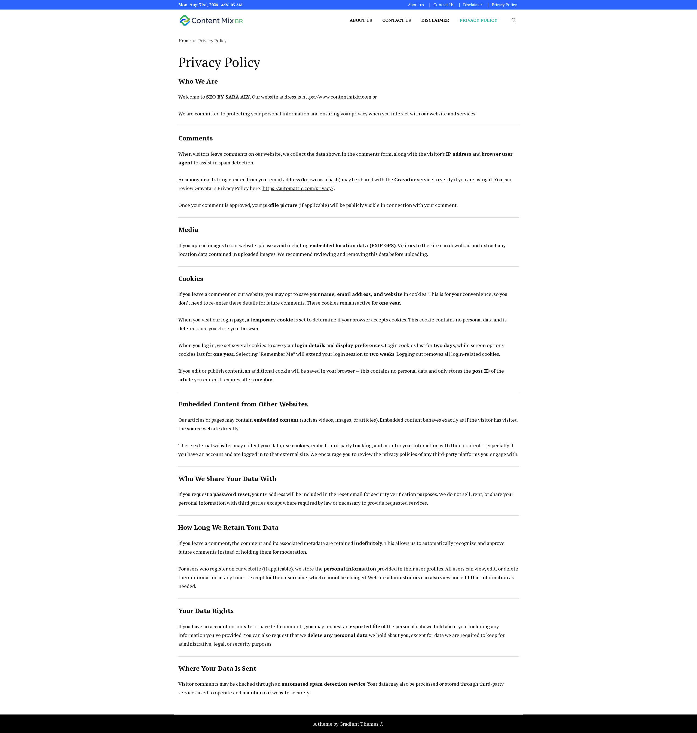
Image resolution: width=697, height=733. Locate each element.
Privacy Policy (504, 4)
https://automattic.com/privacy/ (297, 188)
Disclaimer (472, 4)
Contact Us (443, 4)
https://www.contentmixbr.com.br (339, 96)
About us (416, 4)
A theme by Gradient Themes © (348, 723)
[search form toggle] (514, 20)
